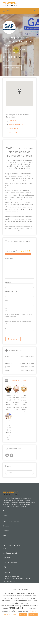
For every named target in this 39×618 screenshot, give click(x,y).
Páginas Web (7, 557)
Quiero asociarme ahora (11, 521)
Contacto (6, 515)
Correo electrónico (12, 291)
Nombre (8, 282)
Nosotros (6, 511)
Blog (4, 535)
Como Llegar (13, 132)
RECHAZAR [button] (33, 614)
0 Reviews (20, 57)
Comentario (9, 258)
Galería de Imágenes (17, 381)
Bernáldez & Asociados (10, 553)
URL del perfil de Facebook (11, 455)
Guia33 (5, 548)
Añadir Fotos (9, 61)
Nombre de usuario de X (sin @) (7, 455)
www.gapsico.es (14, 128)
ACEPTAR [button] (23, 614)
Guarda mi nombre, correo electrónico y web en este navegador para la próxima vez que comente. (19, 314)
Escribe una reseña (12, 68)
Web (7, 300)
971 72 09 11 (12, 121)
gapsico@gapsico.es (16, 124)
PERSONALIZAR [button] (10, 614)
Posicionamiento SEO (10, 562)
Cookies (32, 611)
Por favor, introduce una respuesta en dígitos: (18, 323)
